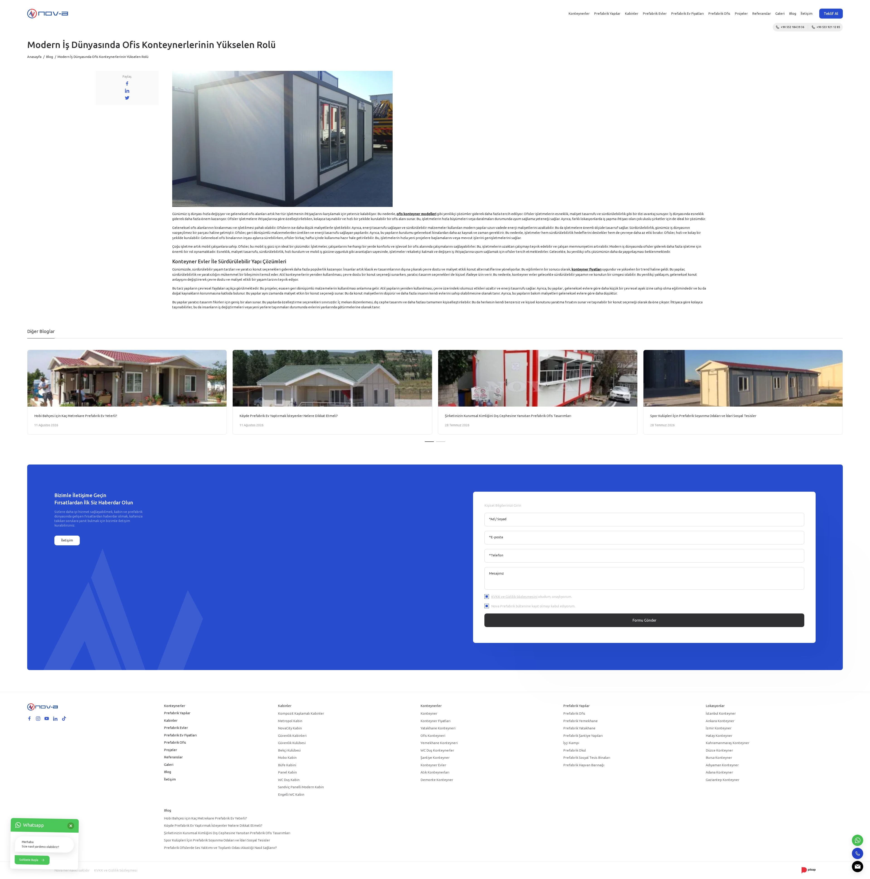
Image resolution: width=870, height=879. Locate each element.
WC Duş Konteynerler (437, 750)
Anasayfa (34, 57)
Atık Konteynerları (434, 772)
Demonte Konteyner (436, 780)
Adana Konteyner (719, 772)
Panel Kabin (287, 772)
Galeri (780, 13)
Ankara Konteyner (720, 721)
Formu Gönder (644, 620)
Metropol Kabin (290, 721)
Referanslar (761, 13)
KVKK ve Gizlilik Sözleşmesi (115, 870)
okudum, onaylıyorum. (531, 597)
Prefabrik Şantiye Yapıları (583, 736)
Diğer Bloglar (41, 331)
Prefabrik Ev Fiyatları (687, 13)
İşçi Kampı (571, 743)
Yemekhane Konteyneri (439, 743)
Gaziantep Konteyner (722, 780)
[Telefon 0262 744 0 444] (857, 853)
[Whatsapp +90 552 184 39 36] (857, 840)
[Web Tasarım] (809, 870)
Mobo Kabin (287, 757)
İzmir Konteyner (718, 728)
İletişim (806, 13)
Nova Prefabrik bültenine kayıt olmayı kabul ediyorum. (533, 606)
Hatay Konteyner (719, 736)
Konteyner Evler (433, 765)
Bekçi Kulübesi (289, 750)
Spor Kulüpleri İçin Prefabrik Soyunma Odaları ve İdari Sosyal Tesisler (217, 840)
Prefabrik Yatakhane (579, 728)
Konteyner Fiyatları (435, 721)
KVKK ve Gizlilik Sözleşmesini (514, 597)
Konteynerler (579, 13)
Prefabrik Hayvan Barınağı (583, 765)
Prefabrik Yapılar (607, 13)
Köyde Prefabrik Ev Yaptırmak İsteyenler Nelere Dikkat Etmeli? (213, 825)
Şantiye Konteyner (435, 757)
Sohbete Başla (28, 859)
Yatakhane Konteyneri (437, 728)
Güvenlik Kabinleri (292, 736)
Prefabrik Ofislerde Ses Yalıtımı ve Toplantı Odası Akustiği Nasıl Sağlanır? (220, 848)
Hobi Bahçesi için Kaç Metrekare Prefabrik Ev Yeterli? (205, 818)
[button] (429, 441)
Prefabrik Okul (574, 750)
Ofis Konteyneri (432, 736)
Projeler (741, 13)
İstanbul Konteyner (721, 713)
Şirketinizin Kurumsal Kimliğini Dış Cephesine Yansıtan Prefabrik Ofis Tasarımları (227, 833)
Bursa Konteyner (719, 757)
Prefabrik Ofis (719, 13)
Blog (792, 13)
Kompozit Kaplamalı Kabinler (301, 713)
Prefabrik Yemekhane (580, 721)
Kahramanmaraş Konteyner (727, 743)
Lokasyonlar (715, 706)
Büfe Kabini (287, 765)
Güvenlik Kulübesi (292, 743)
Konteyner (428, 713)
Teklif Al (831, 14)
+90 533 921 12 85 (828, 27)
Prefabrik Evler (655, 13)
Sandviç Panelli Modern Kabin (301, 787)
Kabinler (631, 13)
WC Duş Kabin (289, 780)
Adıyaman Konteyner (722, 765)
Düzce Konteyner (719, 750)
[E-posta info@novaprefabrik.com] (857, 866)
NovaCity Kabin (290, 728)
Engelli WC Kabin (291, 794)
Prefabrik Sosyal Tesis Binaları (586, 757)
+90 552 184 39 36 (792, 27)
